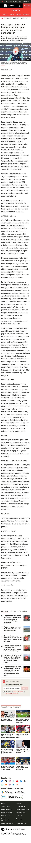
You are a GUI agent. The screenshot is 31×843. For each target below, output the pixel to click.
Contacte (3, 803)
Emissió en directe (6, 809)
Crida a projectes (20, 812)
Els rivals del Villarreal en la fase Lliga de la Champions (22, 720)
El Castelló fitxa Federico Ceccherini (6, 719)
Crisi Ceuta (26, 1)
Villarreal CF (7, 18)
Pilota (12, 14)
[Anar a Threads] (25, 781)
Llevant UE (24, 18)
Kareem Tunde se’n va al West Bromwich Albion (22, 736)
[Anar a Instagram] (10, 781)
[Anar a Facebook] (2, 781)
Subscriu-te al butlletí (7, 812)
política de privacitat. (12, 693)
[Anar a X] (6, 781)
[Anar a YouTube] (17, 781)
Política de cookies (21, 823)
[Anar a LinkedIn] (14, 785)
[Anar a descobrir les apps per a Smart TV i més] (15, 797)
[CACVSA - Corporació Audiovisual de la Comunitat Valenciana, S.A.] (13, 833)
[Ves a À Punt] (9, 5)
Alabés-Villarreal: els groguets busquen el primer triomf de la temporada (7, 752)
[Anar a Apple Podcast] (10, 785)
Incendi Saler (8, 1)
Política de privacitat (7, 823)
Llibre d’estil (19, 815)
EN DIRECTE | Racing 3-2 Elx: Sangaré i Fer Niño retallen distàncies (8, 736)
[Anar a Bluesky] (21, 781)
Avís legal (18, 819)
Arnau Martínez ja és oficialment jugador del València (22, 751)
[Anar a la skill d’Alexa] (3, 797)
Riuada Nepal (17, 1)
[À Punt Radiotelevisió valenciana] (10, 829)
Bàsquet (18, 14)
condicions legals (18, 691)
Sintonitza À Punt (20, 806)
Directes (27, 5)
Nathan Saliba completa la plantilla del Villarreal (22, 767)
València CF (16, 18)
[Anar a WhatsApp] (2, 785)
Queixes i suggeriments (22, 809)
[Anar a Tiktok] (14, 781)
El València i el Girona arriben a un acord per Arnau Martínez (7, 767)
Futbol (4, 14)
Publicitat (18, 803)
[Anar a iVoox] (6, 785)
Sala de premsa (5, 806)
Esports (15, 10)
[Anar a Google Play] (7, 792)
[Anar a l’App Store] (19, 792)
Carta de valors (5, 815)
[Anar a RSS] (17, 785)
